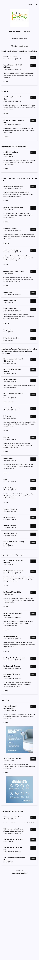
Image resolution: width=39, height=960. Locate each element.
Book (33, 57)
